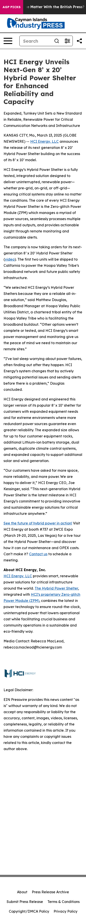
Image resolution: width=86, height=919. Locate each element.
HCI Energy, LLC (44, 141)
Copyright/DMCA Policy (29, 911)
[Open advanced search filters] (67, 41)
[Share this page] (79, 41)
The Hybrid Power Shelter (56, 588)
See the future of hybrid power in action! (38, 523)
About (22, 892)
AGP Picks (12, 7)
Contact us (38, 554)
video (10, 259)
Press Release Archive (50, 892)
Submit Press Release (25, 901)
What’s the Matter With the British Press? (47, 7)
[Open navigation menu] (8, 41)
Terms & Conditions (63, 901)
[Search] (56, 41)
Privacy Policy (65, 911)
